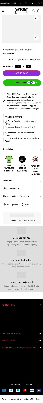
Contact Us (6, 326)
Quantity (8, 66)
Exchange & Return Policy (12, 311)
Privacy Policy (7, 315)
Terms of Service (8, 319)
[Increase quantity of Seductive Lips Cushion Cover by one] (28, 66)
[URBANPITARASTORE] (21, 10)
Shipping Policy (8, 322)
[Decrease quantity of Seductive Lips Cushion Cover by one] (18, 66)
